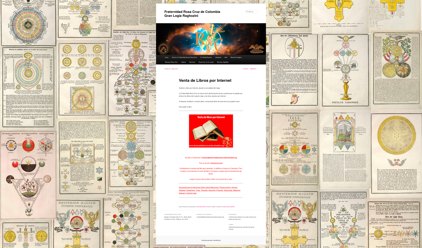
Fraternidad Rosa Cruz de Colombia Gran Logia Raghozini (192, 13)
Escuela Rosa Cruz (203, 207)
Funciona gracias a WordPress (211, 240)
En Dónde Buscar (206, 57)
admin (214, 207)
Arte (226, 57)
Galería (183, 62)
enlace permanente (229, 207)
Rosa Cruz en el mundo (206, 62)
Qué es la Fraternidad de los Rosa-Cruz (184, 57)
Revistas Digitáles (223, 62)
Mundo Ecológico (236, 57)
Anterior (245, 69)
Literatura (218, 57)
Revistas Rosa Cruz (171, 62)
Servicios (192, 62)
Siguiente (254, 69)
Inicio (166, 57)
